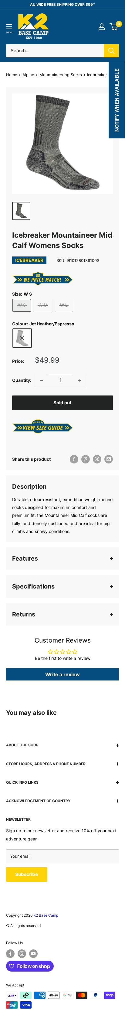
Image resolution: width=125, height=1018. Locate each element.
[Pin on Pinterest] (85, 459)
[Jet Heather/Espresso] (22, 338)
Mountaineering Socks (60, 74)
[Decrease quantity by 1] (41, 380)
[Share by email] (108, 459)
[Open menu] (9, 26)
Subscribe (26, 874)
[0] (114, 26)
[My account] (102, 26)
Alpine (28, 74)
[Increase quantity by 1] (79, 380)
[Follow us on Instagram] (22, 953)
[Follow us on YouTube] (33, 953)
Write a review (62, 674)
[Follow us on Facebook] (10, 953)
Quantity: (21, 380)
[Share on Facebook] (74, 459)
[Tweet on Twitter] (97, 459)
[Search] (111, 50)
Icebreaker (29, 260)
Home (11, 74)
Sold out (62, 403)
